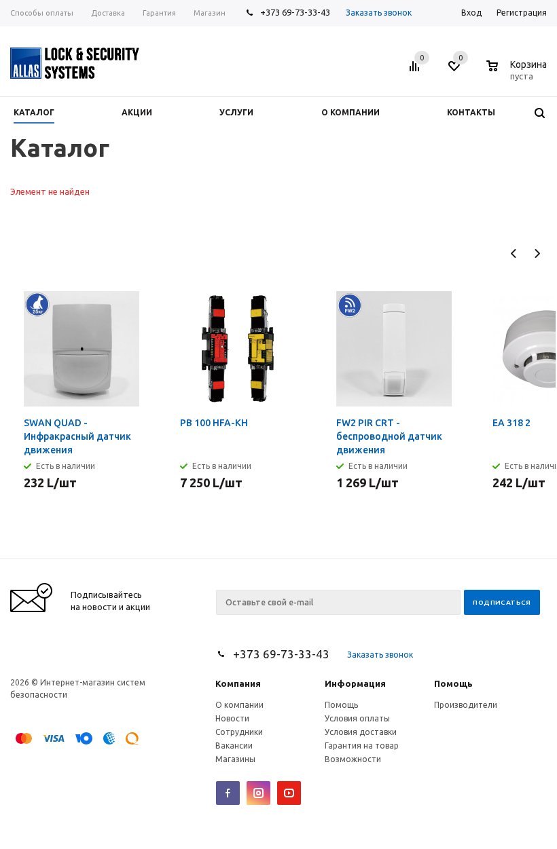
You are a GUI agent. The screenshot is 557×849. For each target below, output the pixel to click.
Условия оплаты (357, 718)
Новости (232, 718)
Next (537, 253)
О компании (239, 704)
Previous (514, 253)
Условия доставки (361, 732)
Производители (465, 704)
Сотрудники (239, 732)
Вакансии (234, 745)
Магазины (235, 759)
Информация (355, 683)
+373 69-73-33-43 (295, 12)
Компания (238, 683)
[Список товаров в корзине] (518, 74)
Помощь (453, 683)
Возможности (353, 759)
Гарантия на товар (362, 745)
